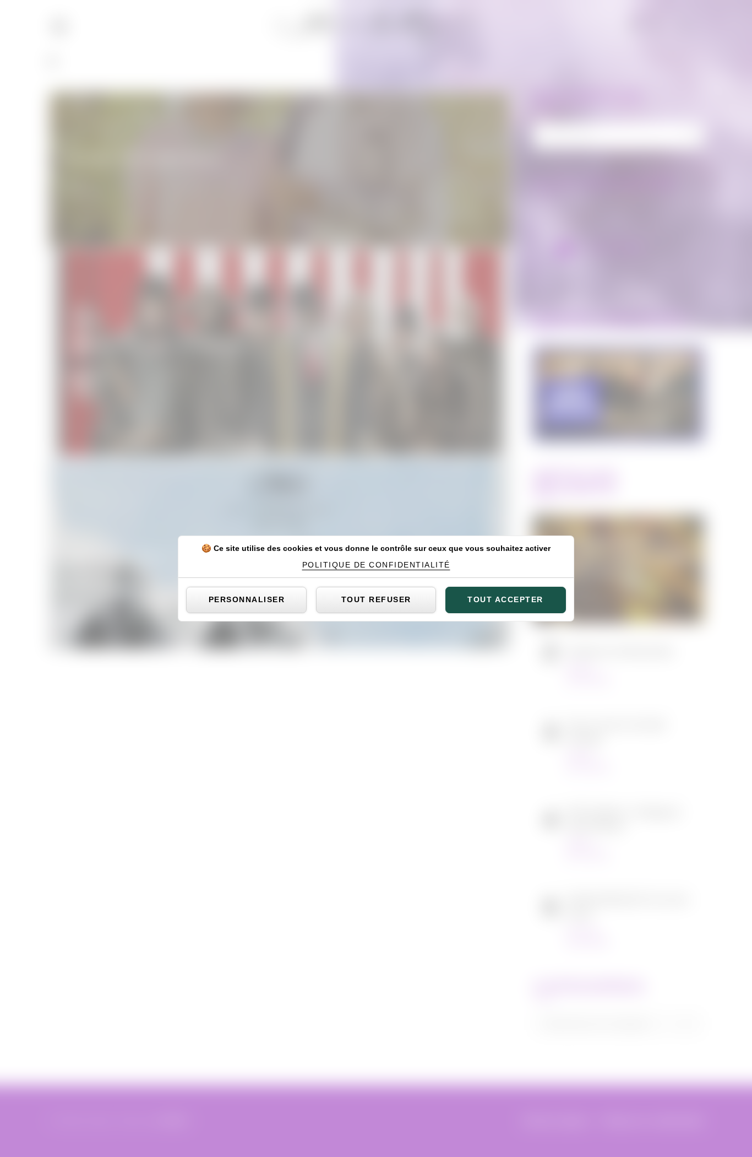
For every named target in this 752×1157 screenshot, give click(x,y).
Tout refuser (376, 599)
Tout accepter (505, 599)
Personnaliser (247, 599)
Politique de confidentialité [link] (376, 565)
